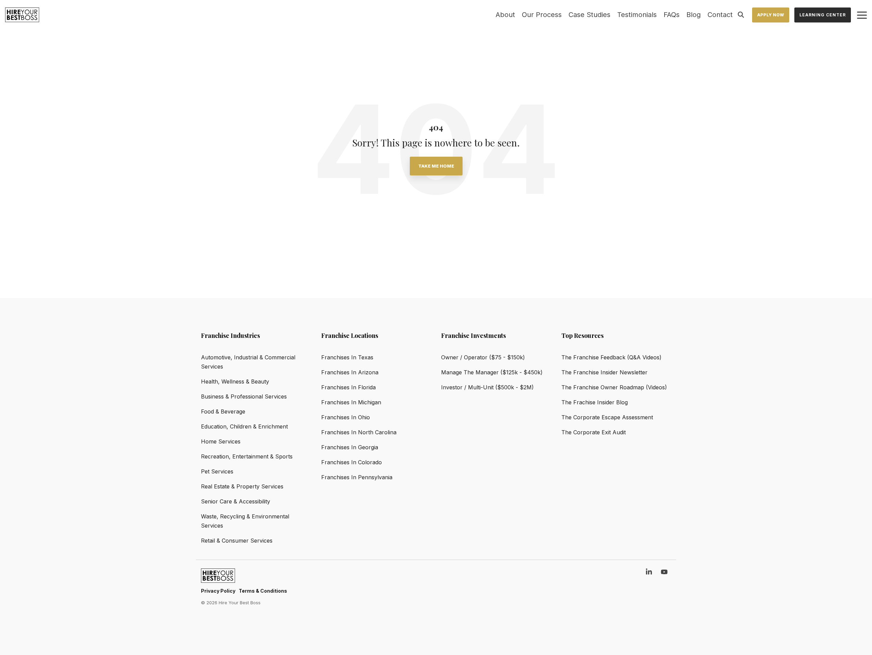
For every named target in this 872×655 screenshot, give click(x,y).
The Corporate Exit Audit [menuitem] (593, 432)
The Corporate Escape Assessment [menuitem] (607, 417)
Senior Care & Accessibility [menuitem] (235, 501)
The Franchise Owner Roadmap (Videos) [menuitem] (614, 387)
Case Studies (589, 15)
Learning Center (822, 14)
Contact (720, 15)
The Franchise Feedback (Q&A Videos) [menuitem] (611, 357)
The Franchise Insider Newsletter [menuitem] (604, 372)
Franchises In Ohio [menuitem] (345, 417)
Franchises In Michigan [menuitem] (351, 402)
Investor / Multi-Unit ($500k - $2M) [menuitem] (487, 387)
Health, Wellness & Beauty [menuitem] (235, 381)
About (505, 15)
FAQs (672, 15)
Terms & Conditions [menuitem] (263, 591)
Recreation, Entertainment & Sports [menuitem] (247, 456)
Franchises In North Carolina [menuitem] (358, 432)
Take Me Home (436, 166)
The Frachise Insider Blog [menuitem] (594, 402)
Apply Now (770, 14)
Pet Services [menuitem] (217, 471)
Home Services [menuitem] (220, 441)
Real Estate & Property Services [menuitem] (242, 486)
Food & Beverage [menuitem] (223, 411)
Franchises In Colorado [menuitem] (351, 462)
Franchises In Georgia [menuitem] (349, 447)
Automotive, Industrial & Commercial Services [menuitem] (249, 362)
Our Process (542, 15)
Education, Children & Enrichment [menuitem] (244, 426)
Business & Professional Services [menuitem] (244, 396)
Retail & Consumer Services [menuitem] (236, 540)
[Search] (740, 14)
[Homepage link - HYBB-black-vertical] (218, 579)
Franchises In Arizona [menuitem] (349, 372)
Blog (693, 15)
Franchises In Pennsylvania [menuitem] (356, 477)
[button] (862, 15)
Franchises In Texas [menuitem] (347, 357)
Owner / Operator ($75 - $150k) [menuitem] (483, 357)
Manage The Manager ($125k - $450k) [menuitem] (492, 372)
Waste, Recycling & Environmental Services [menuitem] (246, 521)
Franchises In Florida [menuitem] (348, 387)
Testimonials (637, 15)
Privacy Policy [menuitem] (218, 591)
